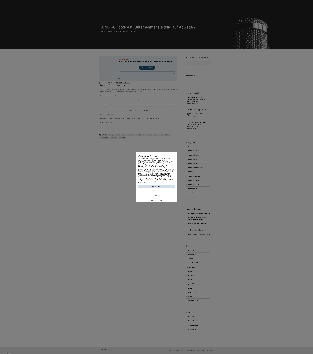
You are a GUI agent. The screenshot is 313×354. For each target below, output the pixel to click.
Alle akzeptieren (156, 186)
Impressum (160, 200)
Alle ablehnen (156, 191)
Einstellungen (156, 195)
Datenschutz (153, 200)
